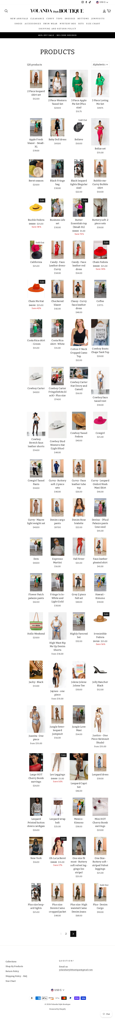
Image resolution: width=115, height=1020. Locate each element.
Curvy (50, 19)
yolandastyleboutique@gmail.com (76, 970)
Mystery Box (68, 24)
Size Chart (93, 24)
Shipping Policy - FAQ (16, 976)
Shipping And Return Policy (57, 29)
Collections (11, 961)
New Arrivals (19, 19)
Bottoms (83, 19)
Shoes (19, 24)
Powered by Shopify (57, 1009)
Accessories (33, 24)
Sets (81, 24)
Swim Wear (50, 24)
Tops (59, 19)
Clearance (37, 19)
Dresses (70, 19)
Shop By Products (14, 966)
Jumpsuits (98, 19)
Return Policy (12, 971)
